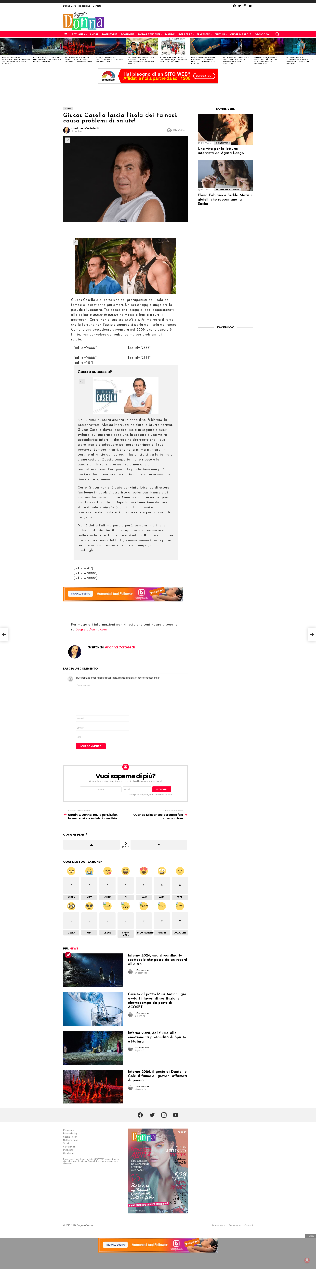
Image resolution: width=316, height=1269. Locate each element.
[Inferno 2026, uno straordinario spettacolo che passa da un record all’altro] (16, 46)
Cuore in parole (240, 34)
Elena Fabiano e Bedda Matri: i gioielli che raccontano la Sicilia (225, 200)
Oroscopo (262, 34)
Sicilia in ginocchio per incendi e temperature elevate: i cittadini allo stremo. (203, 60)
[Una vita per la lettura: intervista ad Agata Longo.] (225, 129)
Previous (1, 52)
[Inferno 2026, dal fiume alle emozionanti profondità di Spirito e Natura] (47, 46)
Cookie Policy (70, 1136)
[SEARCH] (277, 34)
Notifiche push (70, 1140)
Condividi (67, 140)
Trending (68, 955)
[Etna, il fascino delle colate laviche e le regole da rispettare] (110, 46)
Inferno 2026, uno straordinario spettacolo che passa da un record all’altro (16, 60)
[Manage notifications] (307, 1260)
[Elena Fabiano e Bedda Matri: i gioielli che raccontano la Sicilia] (225, 175)
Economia (127, 34)
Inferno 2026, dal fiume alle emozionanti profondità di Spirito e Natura (47, 59)
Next (314, 52)
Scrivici (66, 1143)
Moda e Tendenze (149, 34)
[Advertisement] (158, 91)
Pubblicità (68, 1150)
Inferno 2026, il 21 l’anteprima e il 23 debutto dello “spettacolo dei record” (299, 60)
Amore (94, 34)
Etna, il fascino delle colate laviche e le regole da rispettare (109, 59)
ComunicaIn (69, 1146)
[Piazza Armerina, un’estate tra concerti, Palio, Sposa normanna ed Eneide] (174, 46)
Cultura (219, 34)
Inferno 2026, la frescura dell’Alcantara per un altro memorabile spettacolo (236, 60)
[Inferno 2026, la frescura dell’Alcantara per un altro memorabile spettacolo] (237, 46)
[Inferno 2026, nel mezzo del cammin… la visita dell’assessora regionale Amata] (142, 46)
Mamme (170, 34)
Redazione (84, 5)
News (74, 948)
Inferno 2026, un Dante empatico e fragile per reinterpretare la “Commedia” (265, 60)
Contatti (97, 5)
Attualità (78, 34)
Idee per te (185, 34)
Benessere (203, 34)
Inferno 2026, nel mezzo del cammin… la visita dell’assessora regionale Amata (142, 60)
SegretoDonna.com (91, 629)
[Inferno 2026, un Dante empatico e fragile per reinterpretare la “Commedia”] (268, 46)
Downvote (159, 845)
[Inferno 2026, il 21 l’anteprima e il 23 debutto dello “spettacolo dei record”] (300, 46)
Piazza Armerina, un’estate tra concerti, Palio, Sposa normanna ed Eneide (173, 59)
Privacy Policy (70, 1133)
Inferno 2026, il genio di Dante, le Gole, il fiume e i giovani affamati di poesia (78, 59)
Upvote (91, 845)
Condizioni (68, 1153)
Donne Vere (69, 5)
